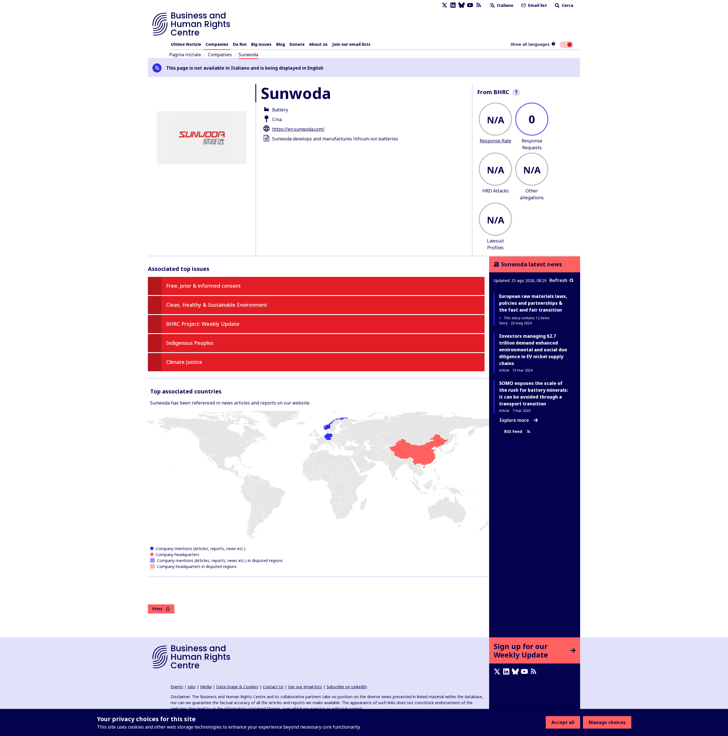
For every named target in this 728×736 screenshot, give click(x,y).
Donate (297, 44)
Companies (217, 44)
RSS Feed (513, 431)
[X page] (444, 5)
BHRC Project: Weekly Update (202, 323)
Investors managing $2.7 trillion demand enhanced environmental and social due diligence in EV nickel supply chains (533, 349)
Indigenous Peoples (190, 342)
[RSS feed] (478, 5)
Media (206, 686)
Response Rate (495, 141)
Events (177, 686)
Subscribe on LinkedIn (346, 686)
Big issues (261, 44)
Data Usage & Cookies (237, 686)
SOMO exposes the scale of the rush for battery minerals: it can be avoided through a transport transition (533, 393)
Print (157, 608)
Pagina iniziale (185, 54)
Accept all (562, 722)
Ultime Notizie (186, 44)
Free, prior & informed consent (203, 285)
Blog (280, 44)
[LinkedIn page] (453, 5)
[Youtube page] (470, 5)
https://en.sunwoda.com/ (298, 129)
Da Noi (240, 44)
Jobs (192, 686)
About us (318, 44)
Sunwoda (248, 54)
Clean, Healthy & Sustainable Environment (216, 304)
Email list (537, 5)
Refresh (558, 280)
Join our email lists (351, 44)
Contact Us (273, 686)
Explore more (514, 420)
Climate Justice (184, 361)
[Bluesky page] (461, 5)
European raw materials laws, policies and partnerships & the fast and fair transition (533, 303)
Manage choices (607, 722)
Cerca (567, 5)
